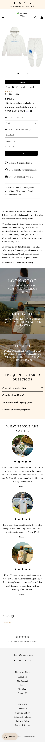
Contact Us (22, 693)
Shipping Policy (22, 713)
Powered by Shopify (29, 736)
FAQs (22, 685)
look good (22, 280)
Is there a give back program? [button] (16, 409)
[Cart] (42, 17)
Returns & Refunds (22, 717)
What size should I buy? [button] (13, 395)
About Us (22, 677)
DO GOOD (22, 345)
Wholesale (22, 708)
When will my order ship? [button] (14, 388)
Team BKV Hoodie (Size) (17, 118)
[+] (13, 146)
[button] (18, 73)
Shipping (9, 103)
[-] (5, 146)
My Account (22, 681)
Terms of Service (22, 725)
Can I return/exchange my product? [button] (18, 402)
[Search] (35, 17)
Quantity (10, 141)
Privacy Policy (22, 721)
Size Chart (22, 689)
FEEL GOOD (22, 313)
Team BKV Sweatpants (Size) (19, 129)
